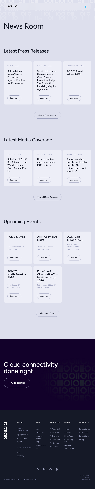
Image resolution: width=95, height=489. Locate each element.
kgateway (20, 456)
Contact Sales (84, 436)
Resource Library (39, 437)
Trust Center (69, 449)
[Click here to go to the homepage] (12, 6)
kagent (19, 442)
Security (88, 477)
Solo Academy (41, 445)
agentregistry (22, 438)
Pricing (81, 440)
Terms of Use (86, 479)
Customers (40, 432)
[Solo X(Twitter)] (38, 469)
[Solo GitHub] (50, 469)
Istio (18, 452)
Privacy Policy (85, 475)
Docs (37, 429)
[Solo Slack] (56, 469)
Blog (37, 442)
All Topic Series (55, 429)
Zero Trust (54, 447)
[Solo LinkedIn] (44, 469)
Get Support (83, 432)
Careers (67, 429)
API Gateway (55, 440)
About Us (67, 432)
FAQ (37, 449)
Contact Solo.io (84, 429)
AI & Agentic (54, 436)
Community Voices (68, 441)
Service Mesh (55, 443)
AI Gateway (54, 432)
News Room (68, 436)
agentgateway (22, 435)
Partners (67, 445)
